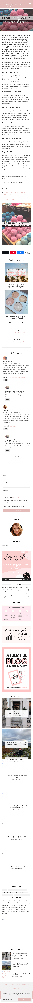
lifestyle (5, 892)
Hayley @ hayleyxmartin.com (14, 391)
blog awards (11, 890)
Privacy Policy (16, 497)
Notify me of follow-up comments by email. (15, 502)
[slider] (15, 579)
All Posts (9, 199)
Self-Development (8, 894)
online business (14, 892)
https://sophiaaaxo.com (17, 377)
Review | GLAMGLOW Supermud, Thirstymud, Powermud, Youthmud (16, 286)
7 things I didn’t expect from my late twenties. (16, 837)
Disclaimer (25, 984)
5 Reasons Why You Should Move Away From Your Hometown (16, 743)
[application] (16, 566)
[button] (16, 566)
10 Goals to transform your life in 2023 (16, 760)
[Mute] (27, 579)
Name (5, 475)
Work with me (15, 984)
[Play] (3, 579)
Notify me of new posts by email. (14, 506)
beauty (22, 22)
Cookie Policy (8, 999)
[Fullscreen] (29, 579)
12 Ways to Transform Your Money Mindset (16, 867)
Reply (5, 380)
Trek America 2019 (24, 894)
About (7, 984)
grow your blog (21, 890)
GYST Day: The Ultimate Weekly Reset (16, 776)
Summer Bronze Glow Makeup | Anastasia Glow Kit (16, 317)
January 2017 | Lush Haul (16, 322)
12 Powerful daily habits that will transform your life (16, 806)
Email (5, 483)
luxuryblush (12, 426)
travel (16, 894)
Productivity (23, 892)
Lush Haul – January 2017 (12, 197)
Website (5, 490)
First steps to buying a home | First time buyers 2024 (16, 712)
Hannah (5, 410)
